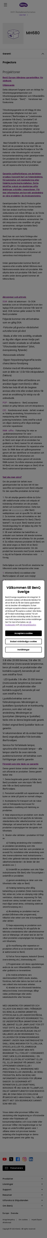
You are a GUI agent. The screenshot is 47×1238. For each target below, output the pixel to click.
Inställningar (23, 649)
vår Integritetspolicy (28, 625)
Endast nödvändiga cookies (23, 641)
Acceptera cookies (23, 633)
